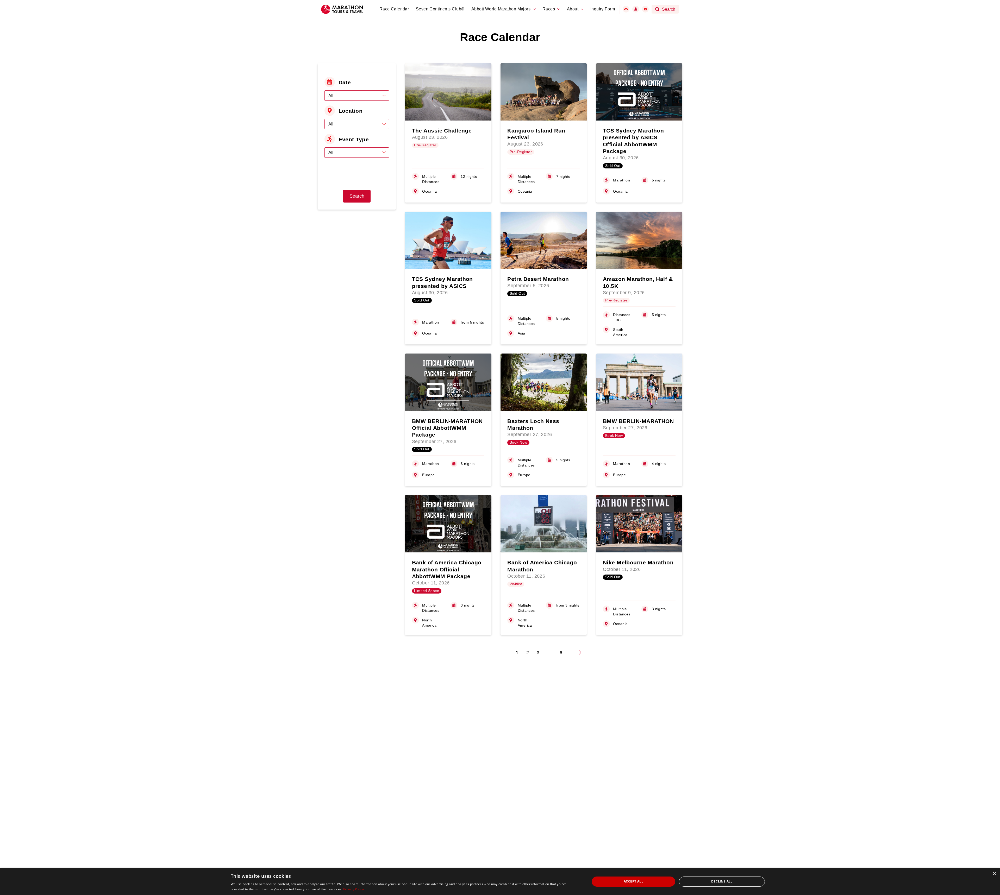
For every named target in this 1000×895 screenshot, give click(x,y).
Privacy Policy (353, 889)
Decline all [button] (721, 881)
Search (356, 196)
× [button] (994, 874)
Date (345, 82)
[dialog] (500, 881)
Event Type (354, 139)
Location (351, 111)
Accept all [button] (633, 881)
